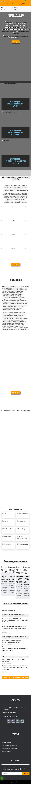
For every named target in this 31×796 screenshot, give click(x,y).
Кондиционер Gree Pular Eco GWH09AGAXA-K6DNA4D (20, 579)
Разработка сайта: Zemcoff (19, 782)
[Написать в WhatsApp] (22, 721)
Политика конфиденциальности (9, 745)
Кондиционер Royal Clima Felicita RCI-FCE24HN (12, 577)
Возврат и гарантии (6, 751)
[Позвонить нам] (28, 8)
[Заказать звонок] (2, 778)
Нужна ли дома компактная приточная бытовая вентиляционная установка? (15, 620)
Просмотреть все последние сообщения (15, 677)
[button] (19, 1)
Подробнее (4, 632)
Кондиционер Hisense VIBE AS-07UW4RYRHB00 (5, 577)
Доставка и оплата (6, 742)
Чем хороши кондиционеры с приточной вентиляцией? (12, 641)
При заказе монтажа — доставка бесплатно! (13, 660)
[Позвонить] (9, 721)
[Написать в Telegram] (1, 1)
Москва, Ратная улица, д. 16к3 (16, 4)
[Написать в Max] (4, 1)
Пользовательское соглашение (9, 748)
